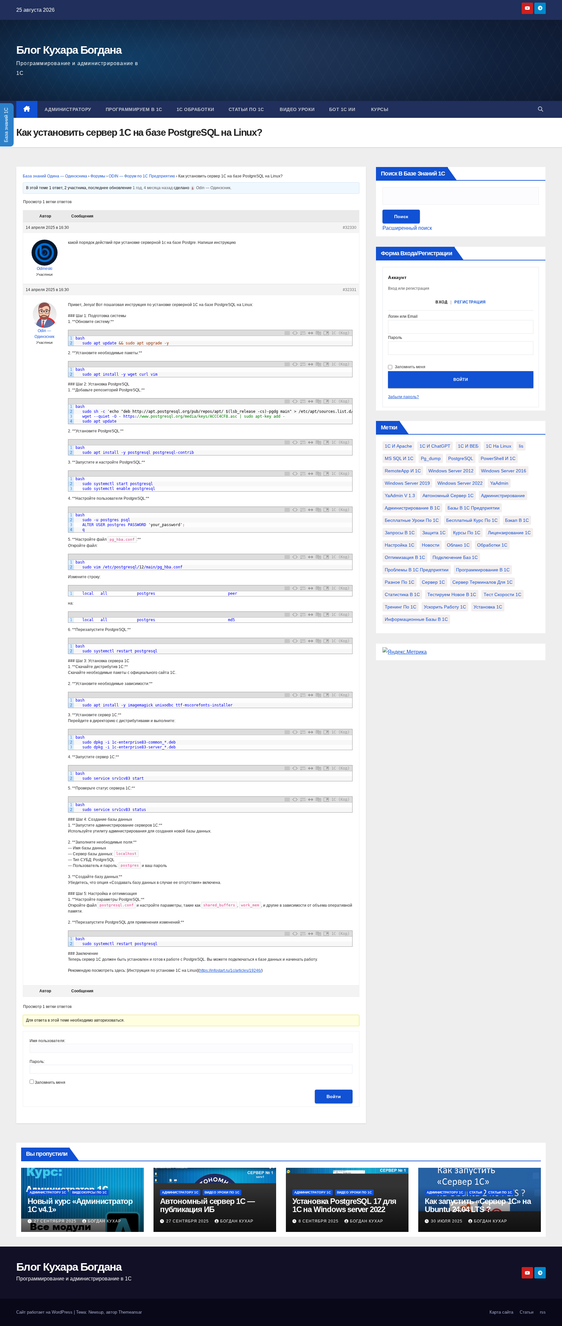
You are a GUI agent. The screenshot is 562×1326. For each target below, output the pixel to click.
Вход (441, 302)
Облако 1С (458, 545)
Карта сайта (501, 1312)
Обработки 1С (492, 545)
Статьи (475, 1192)
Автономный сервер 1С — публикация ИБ (207, 1205)
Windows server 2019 (407, 483)
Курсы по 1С (466, 532)
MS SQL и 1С (399, 458)
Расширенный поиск (407, 228)
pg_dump (431, 458)
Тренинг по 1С (400, 606)
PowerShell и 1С (498, 458)
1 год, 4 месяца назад (153, 188)
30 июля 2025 (447, 1221)
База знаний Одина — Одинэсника (55, 176)
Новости (430, 545)
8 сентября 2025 (319, 1221)
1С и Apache (398, 446)
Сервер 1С (433, 582)
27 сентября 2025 (56, 1221)
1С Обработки (195, 109)
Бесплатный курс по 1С (472, 520)
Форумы (97, 176)
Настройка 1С (399, 545)
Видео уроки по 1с (222, 1192)
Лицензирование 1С (509, 532)
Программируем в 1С (134, 109)
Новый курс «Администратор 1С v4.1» (80, 1205)
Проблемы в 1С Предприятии (416, 569)
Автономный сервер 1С (448, 495)
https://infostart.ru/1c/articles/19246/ (230, 970)
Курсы (378, 109)
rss (543, 1312)
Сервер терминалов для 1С (482, 582)
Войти (334, 1096)
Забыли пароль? (403, 397)
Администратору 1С (48, 1192)
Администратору (68, 109)
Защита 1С (434, 532)
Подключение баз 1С (455, 557)
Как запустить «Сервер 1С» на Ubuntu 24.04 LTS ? (477, 1205)
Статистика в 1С (402, 594)
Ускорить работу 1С (445, 606)
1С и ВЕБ (468, 446)
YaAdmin (499, 483)
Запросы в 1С (400, 532)
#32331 (349, 289)
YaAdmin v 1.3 (400, 495)
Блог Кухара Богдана (69, 50)
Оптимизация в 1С (405, 557)
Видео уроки (296, 109)
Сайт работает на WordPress (45, 1312)
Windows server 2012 (451, 470)
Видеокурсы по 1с (89, 1192)
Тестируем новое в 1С (451, 594)
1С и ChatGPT (435, 446)
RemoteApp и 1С (403, 470)
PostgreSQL (460, 458)
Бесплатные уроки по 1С (412, 520)
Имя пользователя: (47, 1041)
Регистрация (470, 302)
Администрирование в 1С (412, 507)
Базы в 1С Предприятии (474, 507)
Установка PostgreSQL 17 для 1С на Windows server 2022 (344, 1205)
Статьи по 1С (246, 109)
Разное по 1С (399, 582)
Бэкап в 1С (517, 520)
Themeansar (130, 1312)
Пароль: (37, 1061)
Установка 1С (488, 606)
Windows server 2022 (460, 483)
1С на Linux (498, 446)
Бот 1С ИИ (342, 109)
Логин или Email (403, 316)
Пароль (395, 338)
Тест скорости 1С (502, 594)
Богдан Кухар (104, 1221)
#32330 (349, 227)
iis (521, 446)
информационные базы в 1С (416, 619)
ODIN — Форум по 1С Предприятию (142, 176)
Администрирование (503, 495)
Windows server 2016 (503, 470)
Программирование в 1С (483, 569)
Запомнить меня (50, 1082)
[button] (540, 109)
